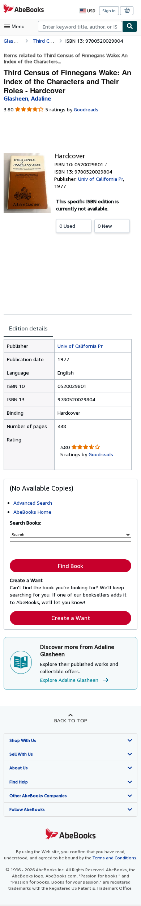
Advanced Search (32, 503)
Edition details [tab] (28, 328)
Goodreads (86, 109)
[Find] (130, 26)
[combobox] (80, 26)
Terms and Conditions (114, 857)
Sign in (109, 10)
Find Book (70, 565)
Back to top (70, 720)
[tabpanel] (68, 404)
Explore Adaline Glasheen (69, 680)
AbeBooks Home (32, 512)
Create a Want (70, 617)
